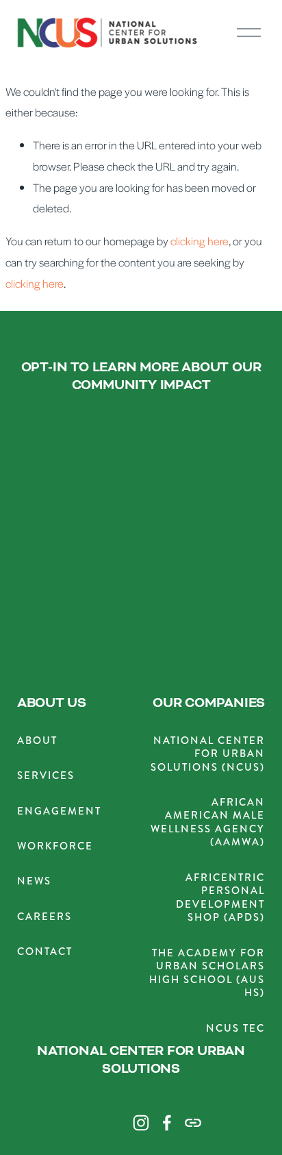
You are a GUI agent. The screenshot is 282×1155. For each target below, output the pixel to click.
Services (46, 775)
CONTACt (45, 951)
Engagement (59, 811)
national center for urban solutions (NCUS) (208, 754)
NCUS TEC (235, 1028)
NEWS (34, 881)
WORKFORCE (55, 846)
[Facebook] (167, 1123)
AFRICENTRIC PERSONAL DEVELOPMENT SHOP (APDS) (220, 898)
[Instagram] (141, 1123)
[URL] (193, 1123)
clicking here (199, 241)
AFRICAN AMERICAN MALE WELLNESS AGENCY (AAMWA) (208, 822)
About (37, 740)
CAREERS (44, 916)
